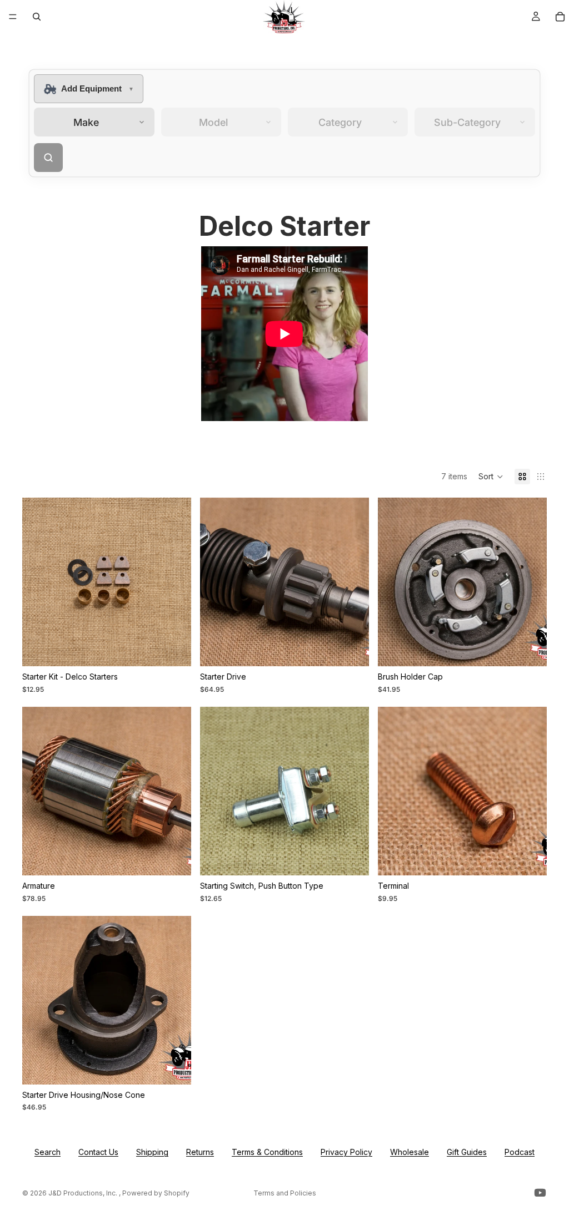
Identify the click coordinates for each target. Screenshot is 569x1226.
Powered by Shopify (155, 1193)
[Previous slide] (394, 582)
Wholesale (409, 1152)
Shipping (152, 1152)
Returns (200, 1152)
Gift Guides (467, 1152)
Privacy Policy (346, 1152)
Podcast (520, 1152)
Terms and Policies (284, 1193)
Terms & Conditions (267, 1152)
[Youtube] (540, 1192)
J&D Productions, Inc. (83, 1193)
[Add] (174, 650)
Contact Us (98, 1152)
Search (47, 1152)
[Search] (36, 16)
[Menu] (13, 16)
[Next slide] (530, 582)
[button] (490, 476)
